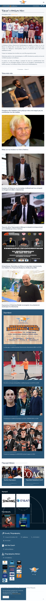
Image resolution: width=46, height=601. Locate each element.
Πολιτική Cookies (23, 587)
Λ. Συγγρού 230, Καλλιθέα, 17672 (11, 537)
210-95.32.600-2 (36, 537)
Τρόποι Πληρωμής (31, 587)
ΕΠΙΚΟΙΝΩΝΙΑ (36, 6)
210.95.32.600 (6, 6)
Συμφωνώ (6, 597)
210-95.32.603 (7, 540)
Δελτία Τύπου (15, 14)
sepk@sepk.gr (14, 6)
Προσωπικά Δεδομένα (13, 587)
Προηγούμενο (20, 69)
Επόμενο (26, 69)
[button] (43, 2)
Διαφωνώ (13, 597)
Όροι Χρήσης (5, 587)
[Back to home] (23, 2)
